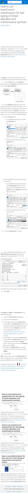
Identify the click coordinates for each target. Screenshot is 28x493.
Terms (14, 491)
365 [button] (6, 25)
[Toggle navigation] (25, 2)
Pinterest (20, 486)
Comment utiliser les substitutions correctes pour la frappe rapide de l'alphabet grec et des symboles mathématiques (13, 367)
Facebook (8, 486)
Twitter (14, 486)
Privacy (9, 491)
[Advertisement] (14, 36)
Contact (19, 491)
